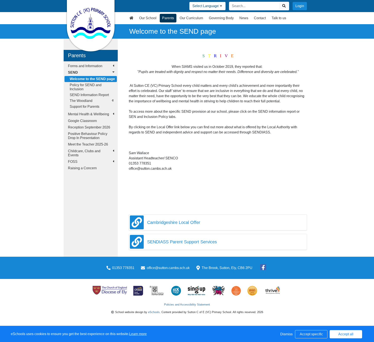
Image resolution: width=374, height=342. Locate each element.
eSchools (154, 312)
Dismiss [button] (286, 334)
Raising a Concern (82, 168)
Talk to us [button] (279, 18)
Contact (260, 18)
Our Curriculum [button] (191, 18)
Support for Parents (84, 106)
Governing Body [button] (221, 18)
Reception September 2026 (89, 127)
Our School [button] (147, 18)
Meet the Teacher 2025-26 (88, 144)
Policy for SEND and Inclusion (86, 87)
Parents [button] (168, 18)
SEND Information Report (89, 95)
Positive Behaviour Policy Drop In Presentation (87, 136)
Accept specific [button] (311, 334)
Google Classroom (82, 121)
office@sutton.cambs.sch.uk (168, 268)
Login (299, 6)
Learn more (138, 334)
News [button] (243, 18)
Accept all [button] (345, 334)
